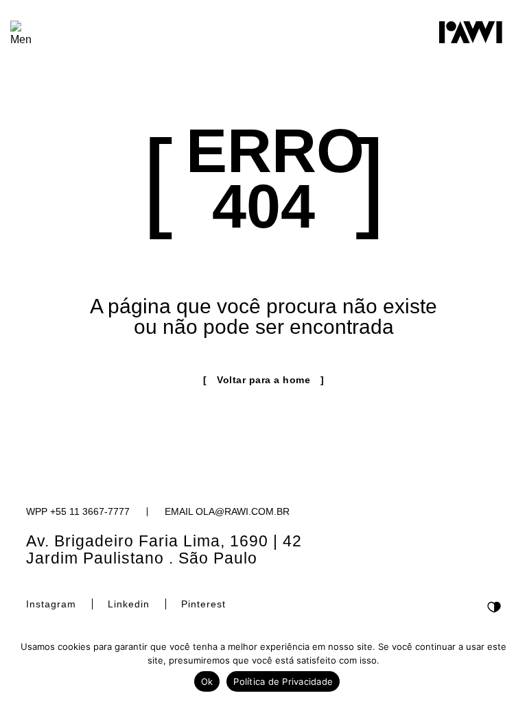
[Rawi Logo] (470, 32)
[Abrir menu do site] (21, 34)
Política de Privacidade (283, 681)
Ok (207, 681)
